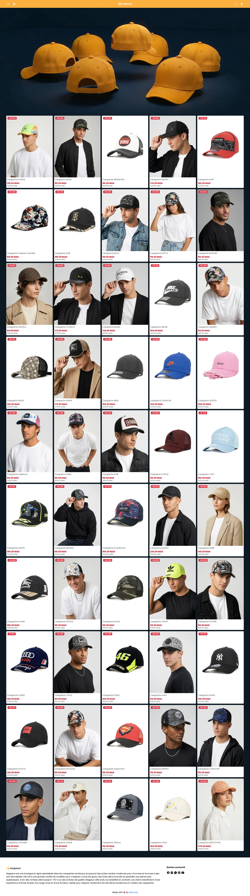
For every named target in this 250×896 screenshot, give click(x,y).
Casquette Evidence (17, 474)
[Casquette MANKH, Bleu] (220, 294)
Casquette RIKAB (158, 326)
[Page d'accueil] (125, 3)
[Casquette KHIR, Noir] (125, 441)
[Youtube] (182, 872)
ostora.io (133, 892)
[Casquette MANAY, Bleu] (172, 736)
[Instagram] (172, 872)
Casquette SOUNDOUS (113, 547)
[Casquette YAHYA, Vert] (172, 589)
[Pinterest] (179, 872)
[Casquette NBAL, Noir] (125, 368)
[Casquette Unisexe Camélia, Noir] (29, 220)
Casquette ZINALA (111, 842)
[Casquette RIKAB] (172, 294)
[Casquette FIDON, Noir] (29, 515)
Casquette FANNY (16, 695)
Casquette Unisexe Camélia (21, 253)
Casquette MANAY (159, 768)
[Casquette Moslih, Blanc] (125, 294)
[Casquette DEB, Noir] (77, 220)
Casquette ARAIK (63, 400)
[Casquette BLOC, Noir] (125, 220)
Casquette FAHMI (16, 621)
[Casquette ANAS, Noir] (77, 441)
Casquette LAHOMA (17, 842)
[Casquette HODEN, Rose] (220, 368)
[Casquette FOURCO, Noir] (77, 294)
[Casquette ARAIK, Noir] (77, 368)
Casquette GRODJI (16, 326)
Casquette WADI (15, 400)
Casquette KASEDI (159, 547)
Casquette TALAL (63, 695)
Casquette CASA (158, 842)
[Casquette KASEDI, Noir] (172, 515)
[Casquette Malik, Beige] (220, 515)
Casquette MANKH (207, 326)
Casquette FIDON (16, 547)
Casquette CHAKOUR (208, 768)
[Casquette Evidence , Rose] (29, 441)
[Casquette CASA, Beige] (172, 809)
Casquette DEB (62, 253)
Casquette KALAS (111, 621)
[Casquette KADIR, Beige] (77, 809)
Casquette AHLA (158, 695)
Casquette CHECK (159, 474)
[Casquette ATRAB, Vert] (29, 147)
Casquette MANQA (64, 547)
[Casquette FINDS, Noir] (125, 662)
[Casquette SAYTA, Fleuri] (172, 220)
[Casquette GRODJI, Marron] (29, 294)
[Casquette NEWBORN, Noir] (125, 147)
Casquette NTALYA (16, 768)
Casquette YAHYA (159, 621)
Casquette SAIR (206, 179)
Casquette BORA (63, 179)
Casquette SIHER (206, 695)
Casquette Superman (113, 768)
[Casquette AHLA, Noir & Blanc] (172, 662)
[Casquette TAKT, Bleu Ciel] (220, 441)
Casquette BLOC (110, 253)
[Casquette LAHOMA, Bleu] (29, 809)
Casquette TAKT (206, 474)
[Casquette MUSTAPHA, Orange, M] (220, 809)
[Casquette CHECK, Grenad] (172, 441)
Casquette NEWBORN (113, 179)
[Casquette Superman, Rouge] (125, 736)
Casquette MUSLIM (207, 253)
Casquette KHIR (110, 474)
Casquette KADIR (63, 842)
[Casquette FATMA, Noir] (220, 589)
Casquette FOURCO (65, 326)
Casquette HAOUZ (64, 621)
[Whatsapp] (176, 872)
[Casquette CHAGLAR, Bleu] (172, 368)
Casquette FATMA (207, 621)
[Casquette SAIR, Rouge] (220, 147)
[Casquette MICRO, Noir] (172, 147)
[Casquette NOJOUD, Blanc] (77, 736)
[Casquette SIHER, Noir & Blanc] (220, 662)
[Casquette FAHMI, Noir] (29, 589)
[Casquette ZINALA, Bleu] (125, 809)
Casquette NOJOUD (65, 768)
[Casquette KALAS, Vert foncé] (125, 589)
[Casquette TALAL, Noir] (77, 662)
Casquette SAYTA (159, 253)
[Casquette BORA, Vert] (77, 147)
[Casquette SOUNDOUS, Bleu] (125, 515)
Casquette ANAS (63, 474)
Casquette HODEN (207, 400)
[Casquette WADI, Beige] (29, 368)
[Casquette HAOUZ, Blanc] (77, 589)
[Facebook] (168, 872)
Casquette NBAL (110, 400)
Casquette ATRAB (16, 179)
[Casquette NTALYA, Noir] (29, 736)
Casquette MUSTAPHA (209, 842)
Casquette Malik (206, 547)
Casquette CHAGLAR (160, 400)
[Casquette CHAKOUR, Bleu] (220, 736)
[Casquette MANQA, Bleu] (77, 515)
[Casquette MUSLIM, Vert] (220, 220)
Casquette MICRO (159, 179)
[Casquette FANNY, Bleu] (29, 662)
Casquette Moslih (111, 326)
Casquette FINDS (111, 695)
